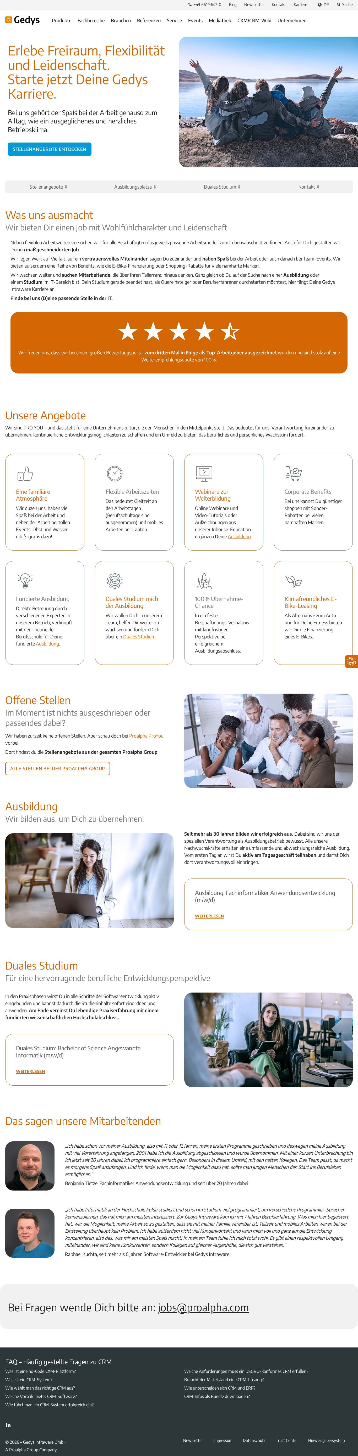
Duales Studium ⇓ (222, 187)
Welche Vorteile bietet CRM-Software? (41, 1396)
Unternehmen (292, 20)
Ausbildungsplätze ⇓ (135, 187)
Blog (232, 4)
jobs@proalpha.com (203, 1307)
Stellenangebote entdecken (49, 148)
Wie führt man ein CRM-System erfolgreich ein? (49, 1404)
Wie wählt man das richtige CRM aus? (40, 1388)
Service (174, 20)
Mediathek (220, 20)
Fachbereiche (91, 20)
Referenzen (149, 20)
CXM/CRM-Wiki (254, 20)
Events (195, 20)
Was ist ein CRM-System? (28, 1379)
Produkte (61, 20)
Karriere (300, 4)
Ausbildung (239, 536)
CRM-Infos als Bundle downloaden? (217, 1396)
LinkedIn (8, 1425)
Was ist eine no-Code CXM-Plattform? (40, 1371)
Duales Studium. (139, 636)
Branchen (121, 20)
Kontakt (279, 4)
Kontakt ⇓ (309, 187)
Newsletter (254, 4)
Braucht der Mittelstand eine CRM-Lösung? (224, 1379)
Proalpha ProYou (146, 736)
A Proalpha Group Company (31, 1449)
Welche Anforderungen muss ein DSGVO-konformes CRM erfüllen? (246, 1371)
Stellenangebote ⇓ (49, 187)
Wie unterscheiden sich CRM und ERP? (219, 1388)
